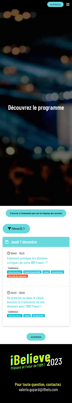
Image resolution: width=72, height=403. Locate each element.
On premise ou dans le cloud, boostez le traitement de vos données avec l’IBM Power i (26, 302)
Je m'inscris (55, 4)
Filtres (16, 228)
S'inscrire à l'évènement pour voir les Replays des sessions (36, 213)
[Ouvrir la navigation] (67, 4)
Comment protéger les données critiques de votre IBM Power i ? (27, 260)
